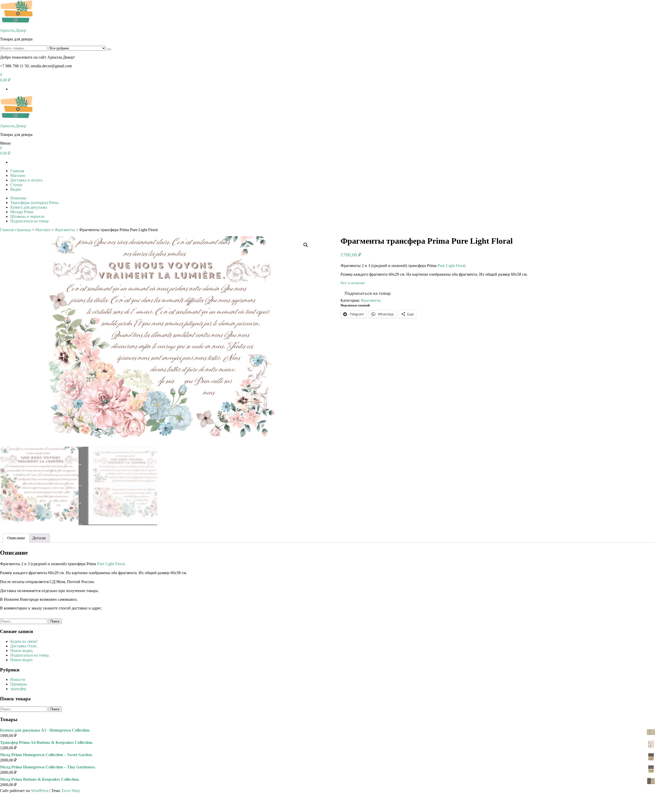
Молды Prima (21, 212)
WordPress (39, 790)
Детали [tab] (39, 538)
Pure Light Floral (451, 265)
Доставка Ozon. (23, 646)
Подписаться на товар (29, 221)
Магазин (17, 175)
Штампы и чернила (27, 216)
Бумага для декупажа (28, 207)
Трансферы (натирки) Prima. (34, 202)
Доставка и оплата (26, 180)
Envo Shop (71, 790)
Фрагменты (65, 230)
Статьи (16, 185)
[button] (305, 245)
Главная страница (15, 230)
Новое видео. (22, 650)
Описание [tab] (16, 538)
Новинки (18, 198)
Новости (17, 679)
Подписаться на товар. (30, 655)
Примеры (18, 684)
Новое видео (21, 660)
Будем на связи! (24, 641)
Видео (15, 189)
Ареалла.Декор (13, 30)
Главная (17, 171)
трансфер (18, 689)
